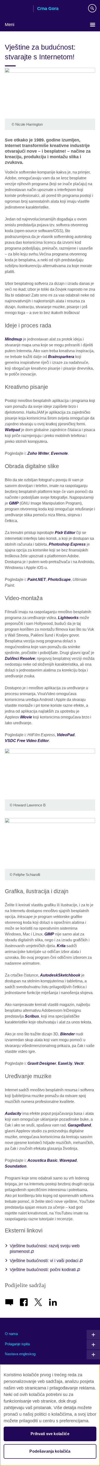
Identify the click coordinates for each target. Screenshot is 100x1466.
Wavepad (68, 1160)
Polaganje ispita (17, 1344)
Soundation (15, 1166)
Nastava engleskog (20, 1354)
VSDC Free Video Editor (27, 741)
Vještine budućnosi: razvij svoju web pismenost (45, 1248)
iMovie (26, 717)
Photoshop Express (67, 544)
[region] (50, 1415)
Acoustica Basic (42, 1160)
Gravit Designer (41, 1063)
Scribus (32, 1016)
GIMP (14, 503)
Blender (67, 1034)
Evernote (59, 453)
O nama (11, 1334)
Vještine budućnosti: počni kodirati (43, 1269)
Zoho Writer (38, 453)
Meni (9, 24)
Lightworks (68, 618)
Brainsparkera (61, 357)
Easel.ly (65, 1063)
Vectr (79, 1063)
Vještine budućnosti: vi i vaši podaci (45, 1260)
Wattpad (12, 430)
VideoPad (66, 735)
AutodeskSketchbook (60, 975)
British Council (17, 9)
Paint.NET (36, 579)
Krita (61, 946)
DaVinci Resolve (20, 658)
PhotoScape (59, 579)
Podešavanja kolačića (49, 1451)
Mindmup (13, 339)
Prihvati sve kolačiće (50, 1434)
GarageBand (79, 1125)
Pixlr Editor (65, 533)
